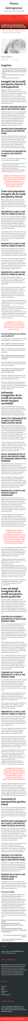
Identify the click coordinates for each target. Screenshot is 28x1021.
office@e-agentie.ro (11, 953)
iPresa (2, 988)
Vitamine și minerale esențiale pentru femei (11, 928)
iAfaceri (3, 989)
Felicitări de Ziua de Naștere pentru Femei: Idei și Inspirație (15, 936)
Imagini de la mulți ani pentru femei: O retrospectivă (14, 68)
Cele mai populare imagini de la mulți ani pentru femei (14, 70)
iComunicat (4, 986)
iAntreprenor (4, 991)
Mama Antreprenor (6, 57)
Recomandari (5, 59)
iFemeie (3, 993)
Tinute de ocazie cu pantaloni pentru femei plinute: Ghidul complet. (12, 940)
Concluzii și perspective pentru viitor (10, 77)
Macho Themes (21, 1019)
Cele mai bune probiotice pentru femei (10, 923)
